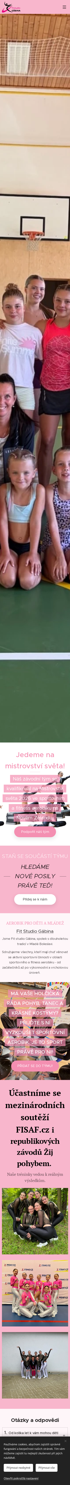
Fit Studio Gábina (35, 931)
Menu (64, 7)
